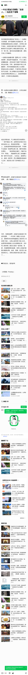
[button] (4, 673)
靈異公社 (15, 92)
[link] (9, 673)
